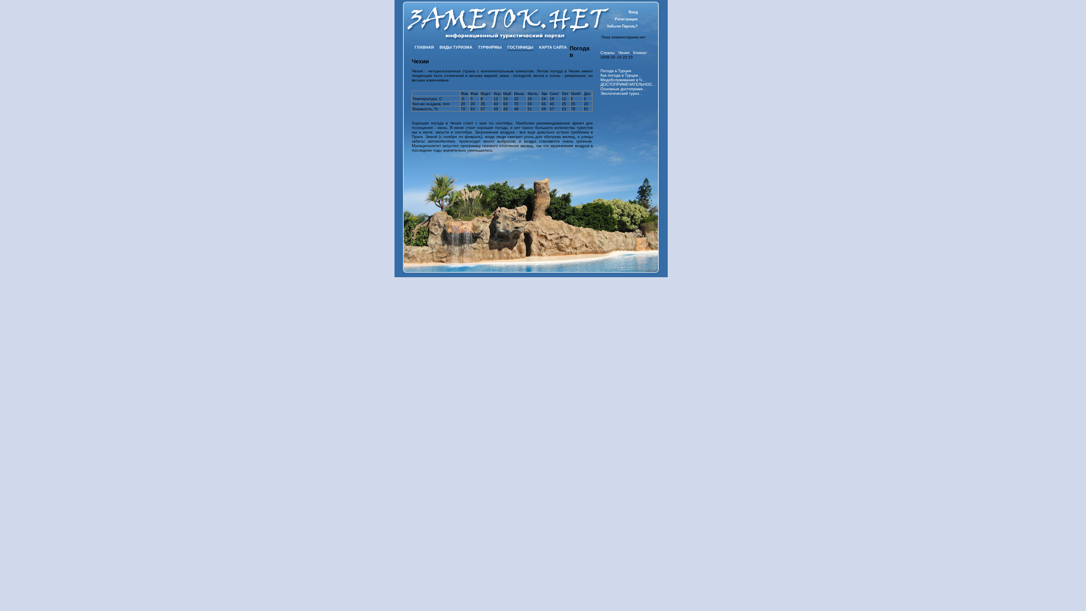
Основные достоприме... (623, 89)
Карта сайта (553, 47)
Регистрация (626, 19)
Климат (640, 52)
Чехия (624, 52)
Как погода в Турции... (620, 75)
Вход (633, 12)
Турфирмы (490, 47)
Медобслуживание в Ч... (622, 80)
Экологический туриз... (621, 93)
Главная (424, 47)
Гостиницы (520, 47)
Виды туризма (455, 47)
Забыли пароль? (622, 26)
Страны (607, 52)
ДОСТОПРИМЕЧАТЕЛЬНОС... (628, 84)
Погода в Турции (615, 70)
